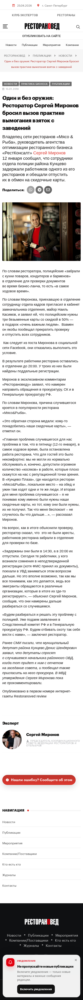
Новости (11, 44)
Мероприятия (51, 44)
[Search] (78, 27)
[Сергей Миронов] (12, 739)
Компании (72, 44)
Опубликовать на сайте (41, 36)
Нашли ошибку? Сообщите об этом (41, 780)
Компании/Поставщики (19, 853)
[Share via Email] (48, 190)
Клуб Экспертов (25, 15)
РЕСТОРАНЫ (66, 15)
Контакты (9, 885)
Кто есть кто (11, 863)
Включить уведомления (36, 989)
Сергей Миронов (49, 153)
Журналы (9, 874)
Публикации (29, 44)
